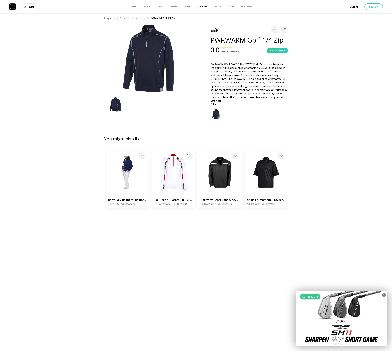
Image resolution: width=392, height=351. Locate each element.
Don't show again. (342, 344)
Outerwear (140, 18)
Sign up (373, 6)
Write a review (277, 50)
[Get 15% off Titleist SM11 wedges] (341, 318)
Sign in (354, 6)
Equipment (109, 18)
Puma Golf (125, 18)
